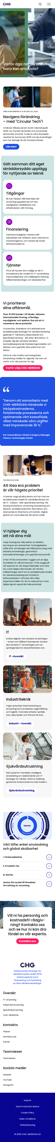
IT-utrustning (9, 999)
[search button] (40, 4)
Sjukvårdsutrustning (13, 1010)
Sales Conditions (27, 1118)
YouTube (7, 1079)
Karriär (6, 1041)
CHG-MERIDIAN (10, 1015)
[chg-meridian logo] (18, 4)
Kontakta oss (9, 1036)
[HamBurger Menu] (49, 4)
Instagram (8, 1084)
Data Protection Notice (27, 1106)
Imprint (27, 1100)
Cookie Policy (27, 1112)
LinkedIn (7, 1074)
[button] (27, 857)
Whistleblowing (27, 1125)
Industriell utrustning (13, 1004)
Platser (6, 1031)
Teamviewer (9, 1058)
